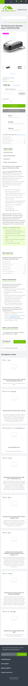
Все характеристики (21, 134)
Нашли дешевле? (16, 85)
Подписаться (22, 654)
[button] (11, 5)
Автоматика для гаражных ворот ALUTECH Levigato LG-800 (14, 517)
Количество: (6, 99)
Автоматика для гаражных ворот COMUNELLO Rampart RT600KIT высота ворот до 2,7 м (14, 553)
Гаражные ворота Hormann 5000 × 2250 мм (14, 410)
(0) (14, 73)
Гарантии (10, 128)
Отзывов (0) (6, 159)
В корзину (14, 106)
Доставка (10, 122)
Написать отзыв (19, 342)
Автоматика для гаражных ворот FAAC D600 (14, 631)
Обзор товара (8, 149)
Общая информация (9, 155)
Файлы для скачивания (10, 162)
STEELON (5, 22)
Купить (22, 93)
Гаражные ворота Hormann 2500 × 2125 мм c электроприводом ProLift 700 (14, 380)
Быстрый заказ (14, 111)
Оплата (10, 115)
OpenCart (17, 677)
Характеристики (8, 152)
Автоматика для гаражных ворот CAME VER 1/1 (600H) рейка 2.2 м (14, 477)
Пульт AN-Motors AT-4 (14, 447)
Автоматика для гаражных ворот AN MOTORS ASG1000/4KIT (14, 593)
